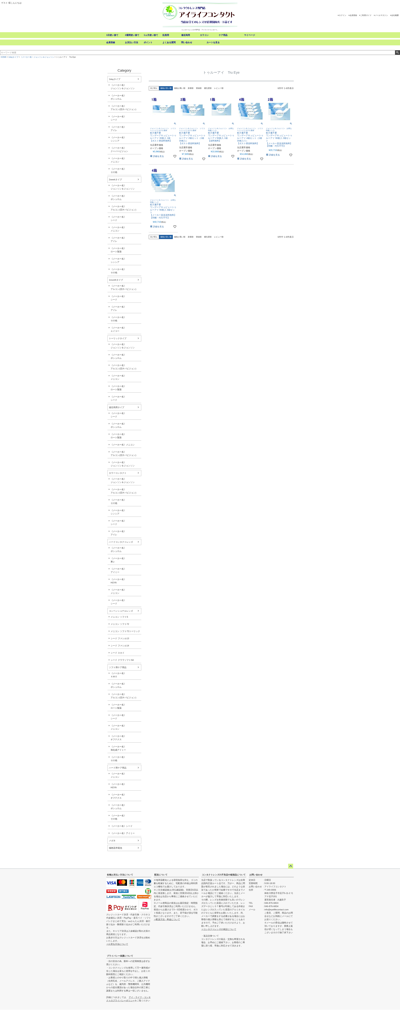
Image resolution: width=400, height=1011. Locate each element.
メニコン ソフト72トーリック (125, 631)
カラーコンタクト (117, 473)
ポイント (148, 42)
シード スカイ (117, 653)
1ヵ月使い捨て (151, 35)
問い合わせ (186, 42)
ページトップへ (290, 866)
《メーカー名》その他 (118, 170)
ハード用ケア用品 (117, 767)
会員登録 (353, 15)
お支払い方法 (131, 42)
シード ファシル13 (120, 638)
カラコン (204, 35)
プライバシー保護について (120, 956)
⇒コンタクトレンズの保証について (218, 929)
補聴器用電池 (115, 848)
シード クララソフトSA (122, 660)
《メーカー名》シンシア (118, 139)
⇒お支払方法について (117, 944)
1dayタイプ (13, 57)
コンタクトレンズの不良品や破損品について (224, 874)
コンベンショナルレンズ (121, 611)
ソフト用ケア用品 (117, 667)
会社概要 (395, 15)
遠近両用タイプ (116, 407)
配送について (161, 874)
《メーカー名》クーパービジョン (119, 149)
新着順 (190, 88)
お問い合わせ (255, 874)
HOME (3, 57)
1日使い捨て (112, 35)
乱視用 (165, 35)
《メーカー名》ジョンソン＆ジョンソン (37, 57)
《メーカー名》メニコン (118, 160)
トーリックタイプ (117, 338)
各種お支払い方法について (120, 874)
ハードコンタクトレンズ (121, 542)
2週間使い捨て (132, 35)
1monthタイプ (116, 280)
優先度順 (208, 88)
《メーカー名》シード (118, 118)
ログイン (342, 15)
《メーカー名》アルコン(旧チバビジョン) (123, 108)
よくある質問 (169, 42)
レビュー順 (218, 88)
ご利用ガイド (366, 15)
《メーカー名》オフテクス (118, 738)
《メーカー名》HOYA (118, 581)
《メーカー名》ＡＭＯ (118, 675)
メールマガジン (381, 15)
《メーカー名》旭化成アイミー (118, 748)
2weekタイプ (115, 179)
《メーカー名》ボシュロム (118, 97)
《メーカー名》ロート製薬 (118, 250)
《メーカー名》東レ (118, 560)
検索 (397, 52)
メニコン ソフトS (119, 617)
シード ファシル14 (120, 645)
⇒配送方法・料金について (167, 919)
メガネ (112, 840)
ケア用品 (223, 35)
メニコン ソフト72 (120, 624)
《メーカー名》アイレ (118, 128)
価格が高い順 (179, 88)
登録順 (199, 88)
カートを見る (213, 42)
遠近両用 (185, 35)
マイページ (249, 35)
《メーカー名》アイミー (118, 570)
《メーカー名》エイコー (118, 329)
